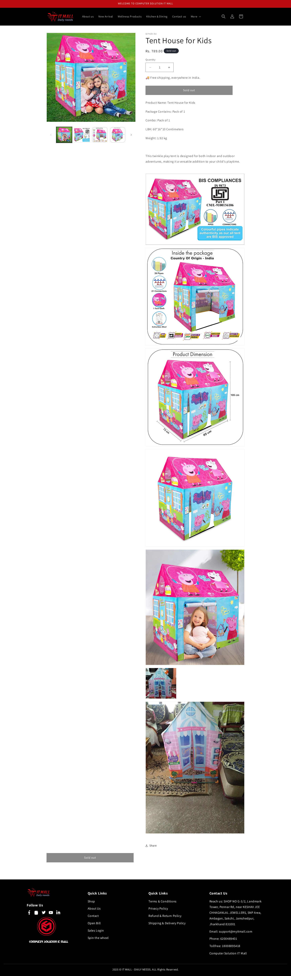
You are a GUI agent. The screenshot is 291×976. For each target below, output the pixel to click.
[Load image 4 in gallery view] (118, 135)
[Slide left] (51, 134)
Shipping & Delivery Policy (167, 923)
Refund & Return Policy (164, 916)
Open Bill (94, 923)
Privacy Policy (158, 908)
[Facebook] (29, 913)
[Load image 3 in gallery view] (100, 135)
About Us (94, 908)
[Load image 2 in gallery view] (82, 135)
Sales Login (96, 930)
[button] (195, 16)
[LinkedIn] (58, 913)
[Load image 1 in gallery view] (64, 135)
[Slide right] (131, 134)
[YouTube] (51, 913)
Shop (91, 901)
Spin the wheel (98, 938)
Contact (93, 916)
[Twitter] (43, 913)
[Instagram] (36, 913)
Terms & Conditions (162, 901)
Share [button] (153, 845)
